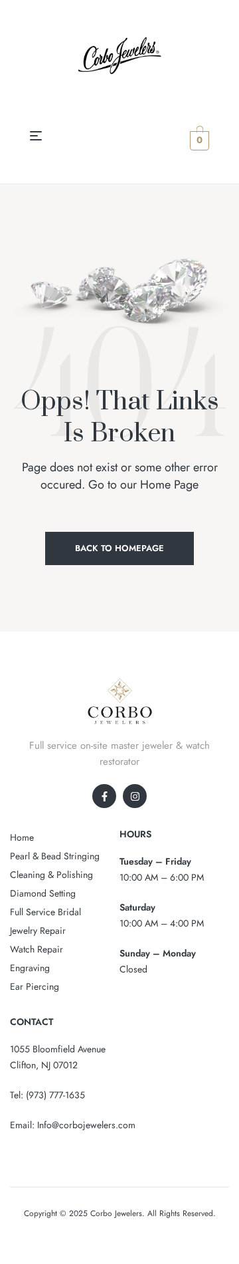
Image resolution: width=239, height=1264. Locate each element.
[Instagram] (135, 796)
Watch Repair (36, 949)
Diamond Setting (43, 893)
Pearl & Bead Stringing (55, 856)
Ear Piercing (34, 986)
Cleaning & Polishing (51, 874)
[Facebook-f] (104, 796)
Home (22, 837)
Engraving (30, 967)
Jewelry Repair (38, 930)
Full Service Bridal (45, 912)
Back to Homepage (119, 548)
